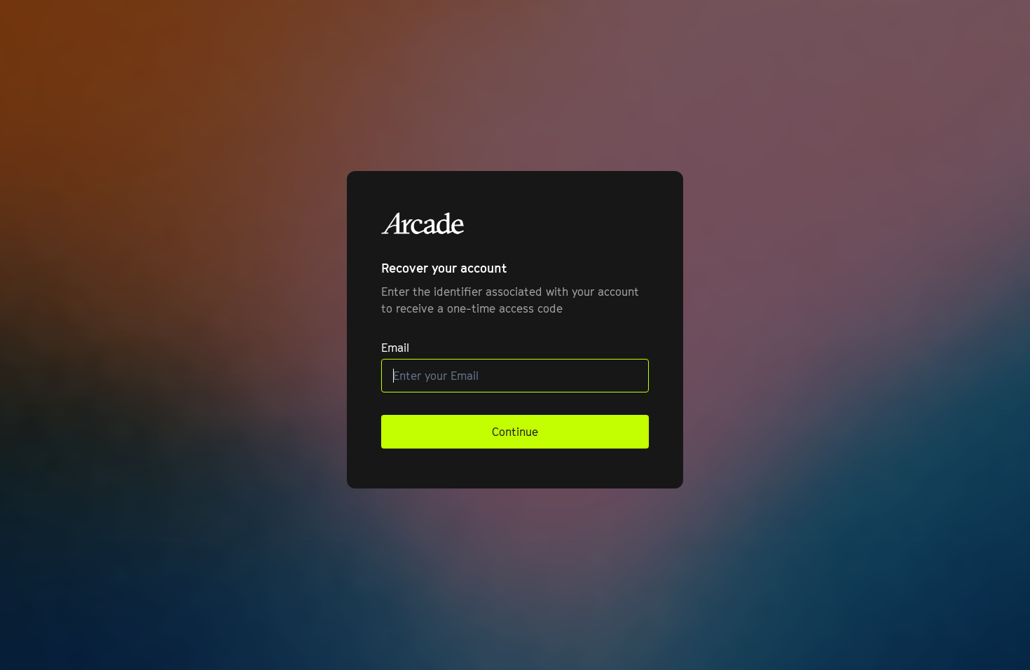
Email (395, 348)
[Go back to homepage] (423, 223)
